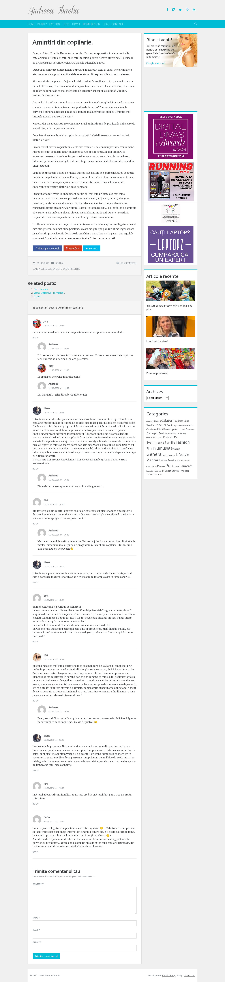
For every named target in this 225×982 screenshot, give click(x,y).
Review (176, 467)
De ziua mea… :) (42, 289)
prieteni (75, 269)
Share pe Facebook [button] (49, 248)
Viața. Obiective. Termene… (49, 292)
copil (44, 269)
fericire (64, 269)
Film (149, 448)
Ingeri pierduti (169, 455)
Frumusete (163, 448)
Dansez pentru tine (174, 429)
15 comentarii (129, 263)
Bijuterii (157, 421)
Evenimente (155, 442)
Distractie (150, 437)
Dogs (106, 24)
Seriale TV (159, 470)
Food (65, 24)
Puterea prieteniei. (157, 373)
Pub (169, 465)
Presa (161, 466)
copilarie (53, 269)
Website (37, 942)
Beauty (42, 24)
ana (46, 500)
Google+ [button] (74, 248)
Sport (168, 470)
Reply (35, 338)
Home (31, 24)
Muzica (172, 460)
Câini (160, 429)
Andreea (53, 344)
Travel (76, 24)
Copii (169, 425)
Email (36, 930)
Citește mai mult (155, 63)
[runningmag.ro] (171, 181)
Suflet (175, 470)
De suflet (181, 433)
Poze (154, 466)
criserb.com (189, 975)
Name (36, 917)
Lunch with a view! (157, 341)
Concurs (160, 425)
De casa (190, 429)
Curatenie (151, 429)
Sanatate (186, 466)
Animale (150, 421)
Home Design (91, 24)
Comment (38, 884)
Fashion (54, 24)
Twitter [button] (93, 248)
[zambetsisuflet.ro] (170, 213)
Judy (46, 321)
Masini (164, 460)
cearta (36, 269)
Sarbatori (150, 471)
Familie (170, 442)
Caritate (179, 420)
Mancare (153, 460)
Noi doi (180, 460)
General (59, 263)
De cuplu (152, 433)
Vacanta (158, 474)
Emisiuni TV (170, 437)
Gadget (176, 448)
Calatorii (167, 420)
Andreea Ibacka (54, 10)
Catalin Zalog (168, 975)
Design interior (167, 433)
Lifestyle (182, 454)
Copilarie (177, 425)
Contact (117, 24)
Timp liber (184, 470)
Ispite (37, 296)
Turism (149, 474)
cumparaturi (187, 425)
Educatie (159, 438)
